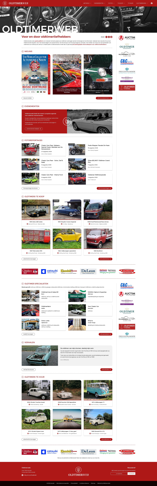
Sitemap (93, 483)
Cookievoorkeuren (84, 483)
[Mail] (106, 37)
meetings (48, 118)
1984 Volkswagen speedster (67, 251)
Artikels (86, 3)
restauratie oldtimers (56, 287)
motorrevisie (66, 287)
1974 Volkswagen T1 (98, 402)
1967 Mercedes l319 (36, 251)
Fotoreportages (33, 140)
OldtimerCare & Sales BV (49, 292)
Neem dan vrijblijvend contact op (84, 457)
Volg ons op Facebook (30, 475)
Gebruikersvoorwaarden (62, 483)
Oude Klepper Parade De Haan (98, 145)
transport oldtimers (85, 287)
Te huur (130, 3)
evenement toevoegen (48, 122)
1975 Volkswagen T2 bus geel (67, 431)
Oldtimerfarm (46, 306)
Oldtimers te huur (34, 377)
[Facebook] (111, 37)
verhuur (40, 44)
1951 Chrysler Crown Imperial (67, 222)
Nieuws (28, 51)
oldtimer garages (46, 287)
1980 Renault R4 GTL (98, 431)
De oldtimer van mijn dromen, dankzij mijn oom (77, 348)
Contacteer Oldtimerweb (28, 472)
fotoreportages (74, 42)
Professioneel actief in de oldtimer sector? (98, 91)
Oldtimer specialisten (36, 284)
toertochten (54, 118)
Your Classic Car (93, 306)
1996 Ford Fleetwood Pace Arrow (98, 222)
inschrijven (131, 473)
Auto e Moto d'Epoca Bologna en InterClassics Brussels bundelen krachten (67, 90)
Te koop (120, 3)
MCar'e (90, 320)
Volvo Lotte (45, 320)
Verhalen (30, 342)
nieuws (97, 42)
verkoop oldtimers (36, 287)
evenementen (55, 42)
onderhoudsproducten (97, 287)
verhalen (83, 42)
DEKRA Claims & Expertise (97, 292)
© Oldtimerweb (50, 483)
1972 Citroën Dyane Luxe (36, 431)
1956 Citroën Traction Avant (36, 402)
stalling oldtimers (75, 287)
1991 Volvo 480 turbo (36, 222)
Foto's (110, 3)
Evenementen (98, 3)
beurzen (29, 120)
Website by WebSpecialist (103, 483)
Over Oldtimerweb (26, 470)
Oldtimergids (141, 3)
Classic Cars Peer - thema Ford (52, 175)
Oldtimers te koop (34, 196)
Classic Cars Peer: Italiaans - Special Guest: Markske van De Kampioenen (51, 147)
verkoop (34, 44)
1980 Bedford (98, 251)
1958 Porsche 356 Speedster (67, 402)
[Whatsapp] (109, 37)
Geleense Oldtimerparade (97, 175)
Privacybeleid (74, 483)
